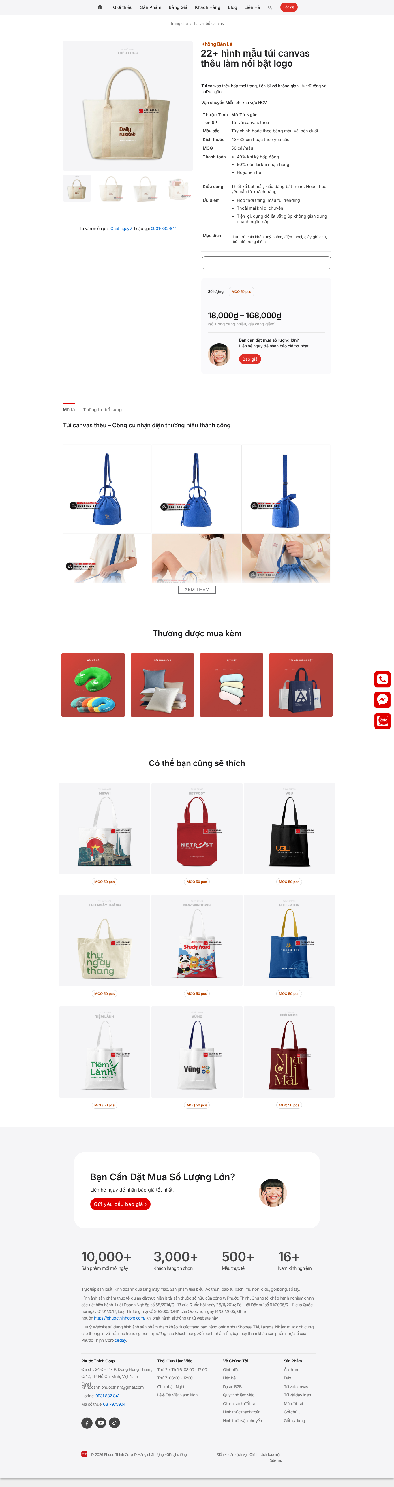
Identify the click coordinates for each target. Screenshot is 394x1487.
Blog (232, 7)
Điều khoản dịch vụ (232, 1454)
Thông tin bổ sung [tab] (102, 409)
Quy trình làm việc (238, 1394)
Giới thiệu (123, 7)
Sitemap (276, 1460)
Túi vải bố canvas (208, 23)
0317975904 (114, 1404)
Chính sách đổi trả (239, 1403)
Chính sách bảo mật (265, 1454)
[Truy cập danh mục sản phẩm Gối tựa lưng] (162, 685)
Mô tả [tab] (69, 409)
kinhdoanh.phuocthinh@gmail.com (112, 1387)
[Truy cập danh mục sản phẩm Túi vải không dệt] (301, 685)
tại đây (120, 1340)
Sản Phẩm (150, 7)
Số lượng (216, 292)
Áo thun (291, 1369)
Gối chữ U (292, 1411)
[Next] (183, 106)
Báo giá (289, 7)
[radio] (241, 291)
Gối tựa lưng (294, 1420)
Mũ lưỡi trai (293, 1403)
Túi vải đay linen (297, 1394)
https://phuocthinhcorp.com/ (119, 1317)
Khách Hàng (207, 7)
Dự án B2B (232, 1386)
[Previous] (72, 106)
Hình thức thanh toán (241, 1411)
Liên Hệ (252, 7)
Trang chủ (179, 23)
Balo (287, 1377)
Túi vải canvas (296, 1386)
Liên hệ (229, 1377)
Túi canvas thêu (84, 425)
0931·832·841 (164, 228)
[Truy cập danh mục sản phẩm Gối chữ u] (93, 685)
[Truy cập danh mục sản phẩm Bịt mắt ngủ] (231, 685)
